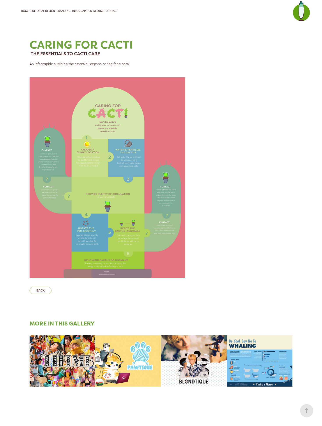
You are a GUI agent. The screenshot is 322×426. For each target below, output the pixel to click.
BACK (40, 290)
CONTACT (112, 11)
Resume (98, 11)
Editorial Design (43, 11)
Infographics (82, 11)
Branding (64, 11)
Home (25, 11)
